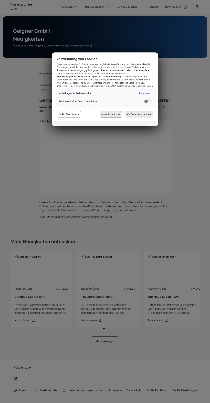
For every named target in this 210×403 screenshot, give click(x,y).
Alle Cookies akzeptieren (139, 114)
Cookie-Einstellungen (68, 114)
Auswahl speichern (110, 114)
